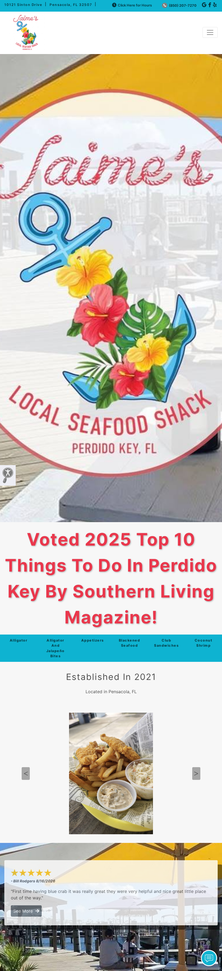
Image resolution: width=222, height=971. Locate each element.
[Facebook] (209, 5)
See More (24, 911)
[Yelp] (215, 5)
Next (196, 773)
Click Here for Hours (135, 5)
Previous (26, 773)
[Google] (204, 5)
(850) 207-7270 (182, 6)
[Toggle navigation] (210, 32)
